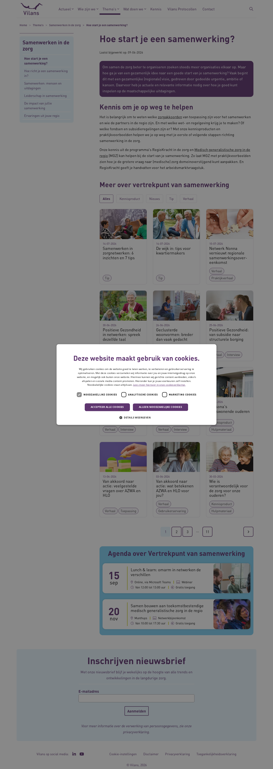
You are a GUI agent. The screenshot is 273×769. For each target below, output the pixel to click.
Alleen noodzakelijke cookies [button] (160, 407)
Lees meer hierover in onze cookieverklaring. (159, 385)
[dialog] (136, 384)
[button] (136, 417)
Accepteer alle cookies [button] (107, 407)
